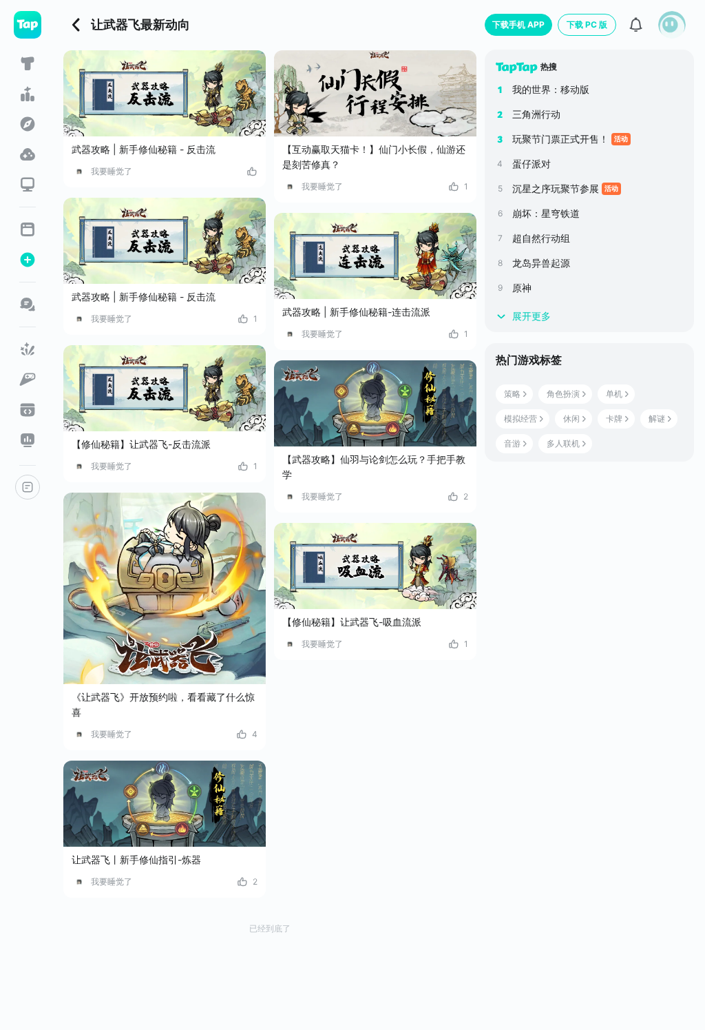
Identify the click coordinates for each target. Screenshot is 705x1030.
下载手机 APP (518, 24)
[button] (672, 25)
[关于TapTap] (27, 487)
